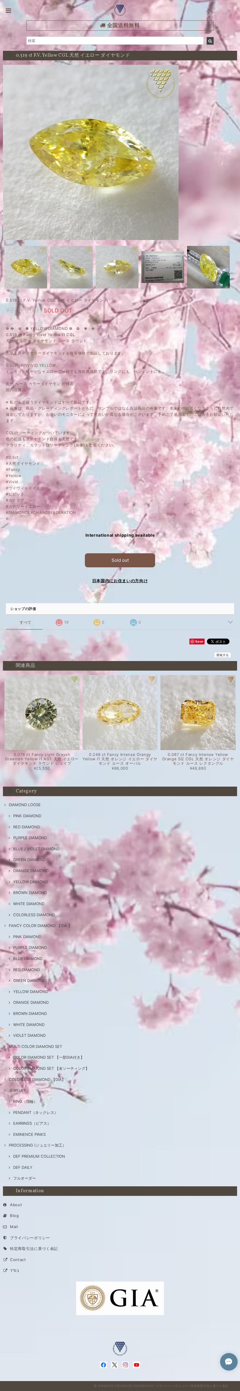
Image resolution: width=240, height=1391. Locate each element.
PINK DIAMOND (27, 815)
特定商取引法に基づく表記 (34, 1248)
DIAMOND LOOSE (25, 804)
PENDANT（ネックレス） (35, 1112)
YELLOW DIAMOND (30, 991)
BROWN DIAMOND (30, 892)
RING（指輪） (25, 1101)
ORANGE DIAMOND (31, 870)
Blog (14, 1215)
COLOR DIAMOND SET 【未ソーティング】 (51, 1068)
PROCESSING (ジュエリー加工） (37, 1145)
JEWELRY (17, 1090)
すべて (26, 622)
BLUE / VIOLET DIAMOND (36, 848)
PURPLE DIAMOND (30, 837)
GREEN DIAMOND (29, 859)
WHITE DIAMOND (28, 903)
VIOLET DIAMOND (29, 1035)
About (16, 1204)
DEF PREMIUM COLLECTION (39, 1156)
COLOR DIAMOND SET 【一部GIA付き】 (48, 1057)
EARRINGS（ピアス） (32, 1123)
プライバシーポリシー (30, 1237)
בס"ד (14, 1270)
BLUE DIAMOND (27, 958)
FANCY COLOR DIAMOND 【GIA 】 (40, 925)
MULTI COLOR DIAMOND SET (35, 1046)
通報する (222, 655)
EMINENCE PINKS (29, 1134)
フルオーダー (24, 1178)
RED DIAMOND (26, 827)
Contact (18, 1259)
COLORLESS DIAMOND (34, 914)
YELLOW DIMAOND (30, 881)
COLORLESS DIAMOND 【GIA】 (37, 1079)
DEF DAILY (22, 1167)
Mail (14, 1226)
